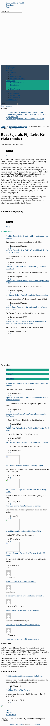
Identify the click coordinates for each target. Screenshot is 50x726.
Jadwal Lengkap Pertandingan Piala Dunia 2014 (23, 531)
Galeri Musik (15, 97)
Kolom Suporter (11, 100)
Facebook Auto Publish (16, 724)
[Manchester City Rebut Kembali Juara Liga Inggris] (13, 463)
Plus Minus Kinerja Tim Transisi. (18, 690)
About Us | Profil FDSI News (16, 3)
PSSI (12, 74)
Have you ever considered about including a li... (23, 610)
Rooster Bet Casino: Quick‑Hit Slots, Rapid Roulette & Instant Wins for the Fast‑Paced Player (26, 322)
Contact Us (10, 7)
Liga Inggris (14, 85)
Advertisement (11, 715)
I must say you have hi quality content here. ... (22, 639)
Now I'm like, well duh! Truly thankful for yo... (23, 625)
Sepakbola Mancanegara (18, 127)
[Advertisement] (25, 37)
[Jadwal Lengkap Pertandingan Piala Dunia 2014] (13, 529)
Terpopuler (10, 374)
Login (8, 710)
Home (8, 66)
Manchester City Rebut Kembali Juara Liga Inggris (24, 465)
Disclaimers (10, 5)
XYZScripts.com (35, 724)
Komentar (10, 379)
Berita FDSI (10, 68)
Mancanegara (10, 81)
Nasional (9, 70)
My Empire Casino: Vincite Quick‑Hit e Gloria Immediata (27, 295)
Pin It (8, 155)
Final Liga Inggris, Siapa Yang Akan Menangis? (23, 506)
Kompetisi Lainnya (17, 83)
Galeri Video (15, 95)
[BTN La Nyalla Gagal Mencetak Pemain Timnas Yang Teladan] (13, 487)
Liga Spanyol (15, 89)
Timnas (13, 72)
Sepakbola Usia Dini (17, 79)
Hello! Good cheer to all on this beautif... (21, 582)
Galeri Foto (14, 93)
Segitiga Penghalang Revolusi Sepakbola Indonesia (24, 676)
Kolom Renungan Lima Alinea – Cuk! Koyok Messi (25, 119)
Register (9, 713)
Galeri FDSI (10, 91)
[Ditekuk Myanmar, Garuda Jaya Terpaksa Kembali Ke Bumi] (13, 551)
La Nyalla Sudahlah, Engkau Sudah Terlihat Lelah (24, 112)
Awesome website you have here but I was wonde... (25, 596)
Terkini (8, 370)
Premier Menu (15, 76)
